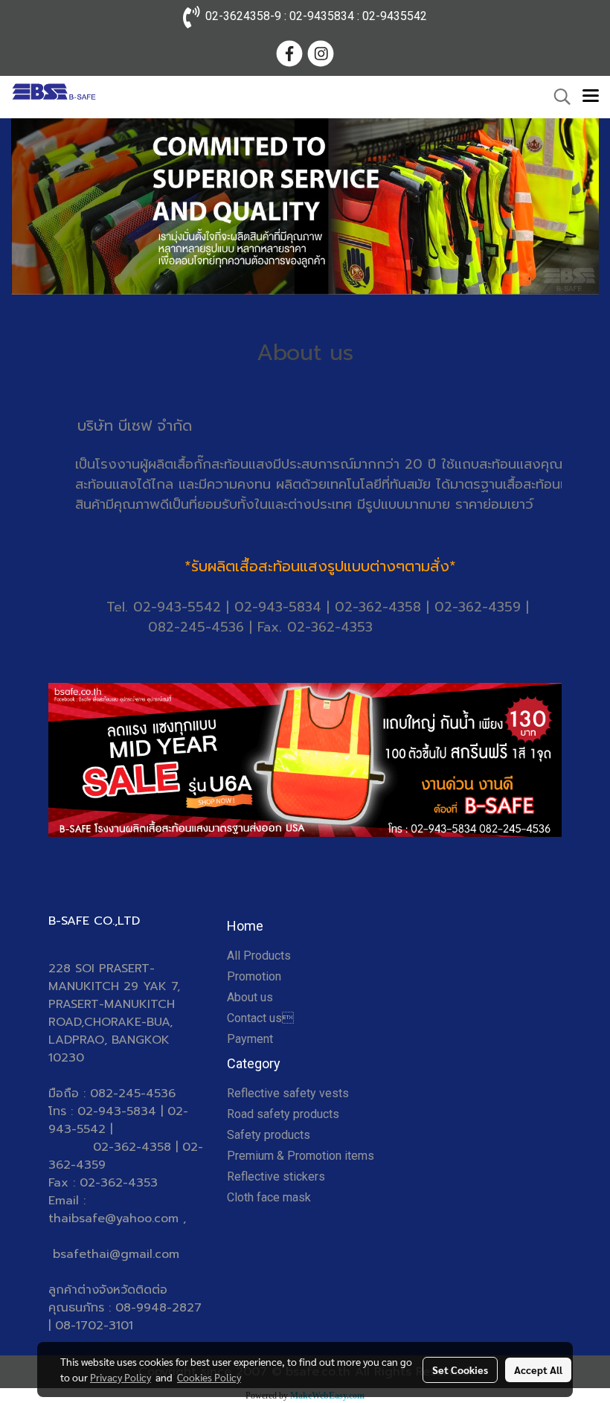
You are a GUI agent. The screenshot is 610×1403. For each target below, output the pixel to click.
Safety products (268, 1135)
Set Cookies (460, 1369)
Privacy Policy (120, 1377)
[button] (557, 97)
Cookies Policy (209, 1377)
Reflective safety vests (288, 1093)
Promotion (254, 976)
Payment (250, 1039)
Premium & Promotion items (300, 1156)
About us (250, 997)
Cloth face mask (269, 1197)
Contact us (260, 1018)
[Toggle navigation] (590, 96)
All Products (259, 955)
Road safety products (283, 1114)
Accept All (538, 1369)
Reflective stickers (276, 1176)
